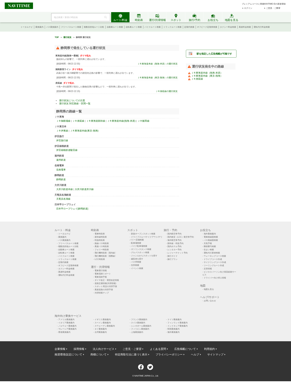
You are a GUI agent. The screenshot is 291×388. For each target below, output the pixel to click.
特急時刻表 (100, 240)
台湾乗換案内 (101, 332)
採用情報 (79, 348)
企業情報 (60, 348)
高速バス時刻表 (102, 246)
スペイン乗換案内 (103, 323)
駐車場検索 (136, 243)
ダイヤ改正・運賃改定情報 (107, 280)
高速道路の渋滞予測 (104, 289)
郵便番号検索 (210, 246)
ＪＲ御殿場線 (63, 120)
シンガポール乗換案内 (141, 326)
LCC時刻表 (100, 259)
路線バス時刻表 (102, 243)
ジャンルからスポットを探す (144, 256)
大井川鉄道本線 (64, 189)
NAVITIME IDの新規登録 (275, 4)
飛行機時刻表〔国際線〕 (106, 256)
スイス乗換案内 (138, 323)
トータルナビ (27, 27)
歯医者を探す (137, 259)
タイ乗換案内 (101, 329)
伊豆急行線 (62, 140)
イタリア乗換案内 (66, 323)
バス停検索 (136, 262)
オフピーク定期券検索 (207, 27)
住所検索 (135, 265)
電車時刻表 (100, 234)
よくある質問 (158, 348)
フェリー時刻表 (102, 249)
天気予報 (208, 243)
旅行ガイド (172, 256)
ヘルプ (195, 354)
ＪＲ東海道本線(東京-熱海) (84, 130)
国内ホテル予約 (174, 246)
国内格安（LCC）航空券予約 (180, 237)
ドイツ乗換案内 (174, 319)
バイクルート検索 (152, 27)
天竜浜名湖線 (63, 198)
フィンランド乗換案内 (177, 323)
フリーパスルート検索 (71, 27)
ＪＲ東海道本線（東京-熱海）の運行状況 (157, 77)
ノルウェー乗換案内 (67, 326)
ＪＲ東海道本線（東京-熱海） (207, 75)
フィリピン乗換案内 (140, 329)
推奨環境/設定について (68, 354)
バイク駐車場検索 (139, 246)
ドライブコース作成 (213, 259)
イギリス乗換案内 (103, 319)
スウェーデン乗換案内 (105, 326)
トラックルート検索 (172, 27)
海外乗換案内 (210, 234)
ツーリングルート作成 (214, 265)
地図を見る (209, 289)
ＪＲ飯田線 (143, 120)
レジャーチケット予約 (177, 253)
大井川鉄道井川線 (84, 189)
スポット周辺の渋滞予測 (106, 286)
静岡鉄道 (61, 179)
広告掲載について (185, 348)
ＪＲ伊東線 (62, 130)
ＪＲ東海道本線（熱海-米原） (207, 72)
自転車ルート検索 (134, 27)
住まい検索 (209, 249)
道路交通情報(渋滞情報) (105, 283)
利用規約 (209, 348)
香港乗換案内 (64, 332)
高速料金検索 (245, 27)
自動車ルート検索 (115, 27)
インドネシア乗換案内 (177, 326)
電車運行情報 (101, 270)
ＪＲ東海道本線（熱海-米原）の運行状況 (157, 63)
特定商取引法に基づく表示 (131, 354)
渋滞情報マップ (102, 293)
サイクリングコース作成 (215, 262)
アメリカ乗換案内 (66, 319)
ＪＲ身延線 (78, 120)
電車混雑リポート (103, 274)
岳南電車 (61, 169)
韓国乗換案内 (173, 329)
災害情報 (208, 268)
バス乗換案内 (52, 27)
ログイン (248, 8)
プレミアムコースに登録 (253, 4)
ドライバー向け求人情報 (215, 278)
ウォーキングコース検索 (215, 256)
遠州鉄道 (61, 159)
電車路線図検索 (211, 237)
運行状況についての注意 (72, 100)
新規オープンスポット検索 (143, 234)
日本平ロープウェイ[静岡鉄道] (72, 208)
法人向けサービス (103, 348)
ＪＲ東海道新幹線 (95, 120)
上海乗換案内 (137, 332)
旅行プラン (172, 259)
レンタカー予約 (174, 249)
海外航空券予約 (174, 240)
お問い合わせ (210, 301)
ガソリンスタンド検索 (141, 249)
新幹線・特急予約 (175, 243)
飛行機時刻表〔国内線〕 (106, 253)
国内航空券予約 (174, 234)
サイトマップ (215, 354)
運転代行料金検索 (262, 27)
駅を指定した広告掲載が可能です (214, 53)
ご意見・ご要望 (273, 8)
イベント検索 (137, 268)
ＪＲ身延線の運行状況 (166, 91)
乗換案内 (39, 27)
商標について (98, 354)
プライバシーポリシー (169, 354)
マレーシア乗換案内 (67, 329)
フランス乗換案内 (139, 319)
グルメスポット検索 (140, 252)
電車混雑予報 (101, 277)
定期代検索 (189, 27)
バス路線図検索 (211, 240)
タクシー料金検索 (228, 27)
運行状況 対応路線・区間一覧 (74, 103)
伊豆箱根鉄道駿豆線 (66, 150)
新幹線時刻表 (101, 237)
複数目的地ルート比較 (94, 27)
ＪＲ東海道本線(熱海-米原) (121, 120)
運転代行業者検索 (212, 253)
